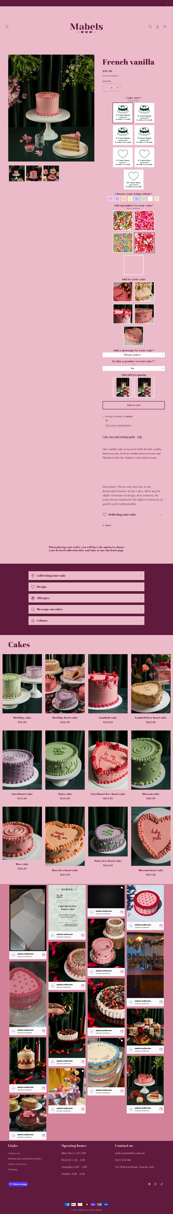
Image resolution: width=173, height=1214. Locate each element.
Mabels (81, 1210)
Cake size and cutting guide (119, 437)
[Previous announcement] (5, 3)
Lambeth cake (108, 717)
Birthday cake (22, 717)
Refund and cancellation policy (25, 1158)
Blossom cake (150, 794)
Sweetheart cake (22, 794)
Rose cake (22, 864)
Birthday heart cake (65, 717)
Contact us (14, 1153)
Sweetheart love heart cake (108, 794)
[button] (7, 26)
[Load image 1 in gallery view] (17, 173)
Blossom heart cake (151, 870)
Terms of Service (17, 1164)
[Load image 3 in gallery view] (51, 173)
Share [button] (108, 525)
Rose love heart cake (65, 870)
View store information (118, 425)
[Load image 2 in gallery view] (34, 173)
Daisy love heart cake (108, 861)
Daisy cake (65, 794)
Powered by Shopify (93, 1210)
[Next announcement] (167, 3)
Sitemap (12, 1169)
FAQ (139, 437)
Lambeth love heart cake (151, 717)
